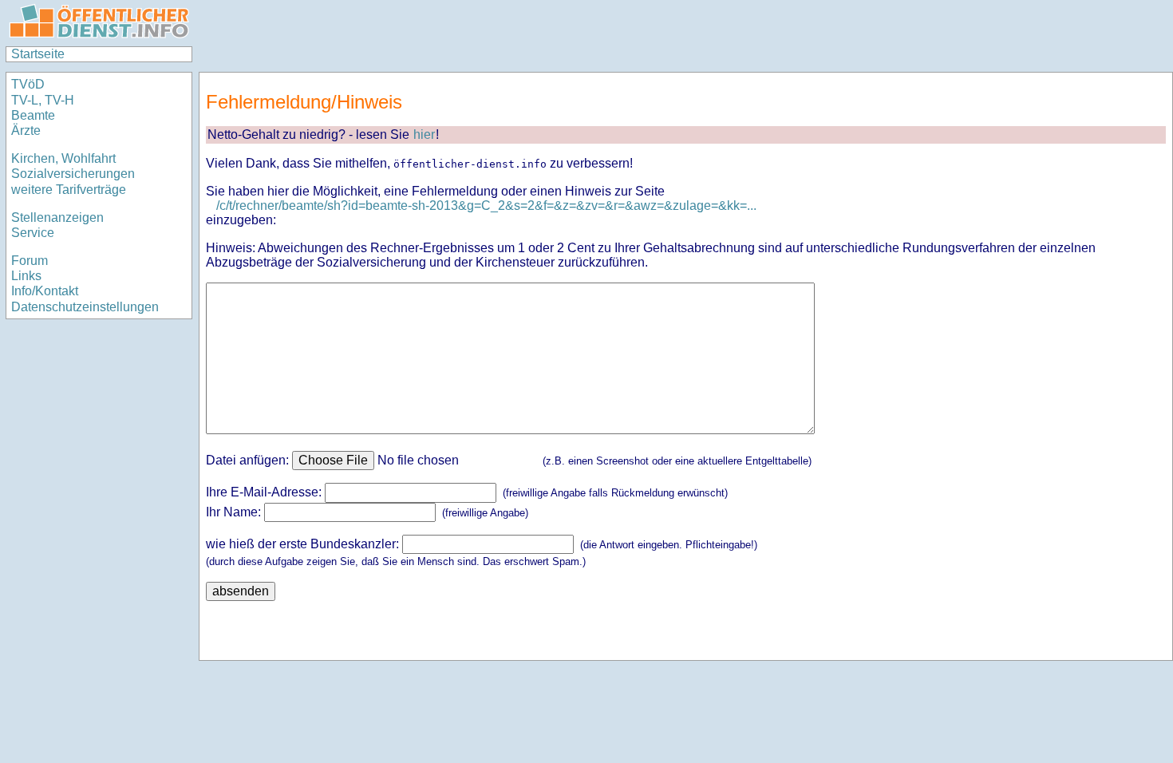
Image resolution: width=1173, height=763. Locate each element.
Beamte (33, 115)
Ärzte (26, 130)
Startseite (38, 54)
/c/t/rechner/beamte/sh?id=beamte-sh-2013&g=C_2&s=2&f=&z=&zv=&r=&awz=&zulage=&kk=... (486, 205)
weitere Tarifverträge (68, 189)
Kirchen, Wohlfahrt (63, 158)
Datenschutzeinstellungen (85, 307)
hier (424, 134)
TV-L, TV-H (42, 100)
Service (32, 232)
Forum (29, 260)
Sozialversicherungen (73, 173)
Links (26, 276)
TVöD (28, 84)
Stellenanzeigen (57, 217)
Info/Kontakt (44, 291)
